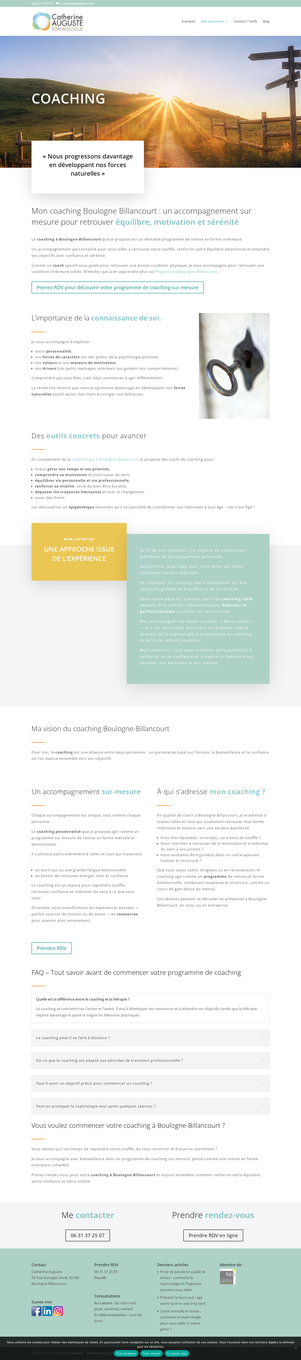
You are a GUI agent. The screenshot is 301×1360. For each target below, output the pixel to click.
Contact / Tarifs (245, 21)
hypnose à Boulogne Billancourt (187, 271)
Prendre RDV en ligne (213, 1235)
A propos (188, 21)
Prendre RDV (51, 948)
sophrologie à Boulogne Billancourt (105, 459)
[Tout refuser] (295, 1348)
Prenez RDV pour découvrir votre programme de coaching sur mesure (118, 287)
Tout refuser (151, 1353)
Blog (266, 21)
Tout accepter (126, 1353)
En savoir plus (177, 1353)
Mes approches (212, 21)
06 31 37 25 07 (88, 1235)
